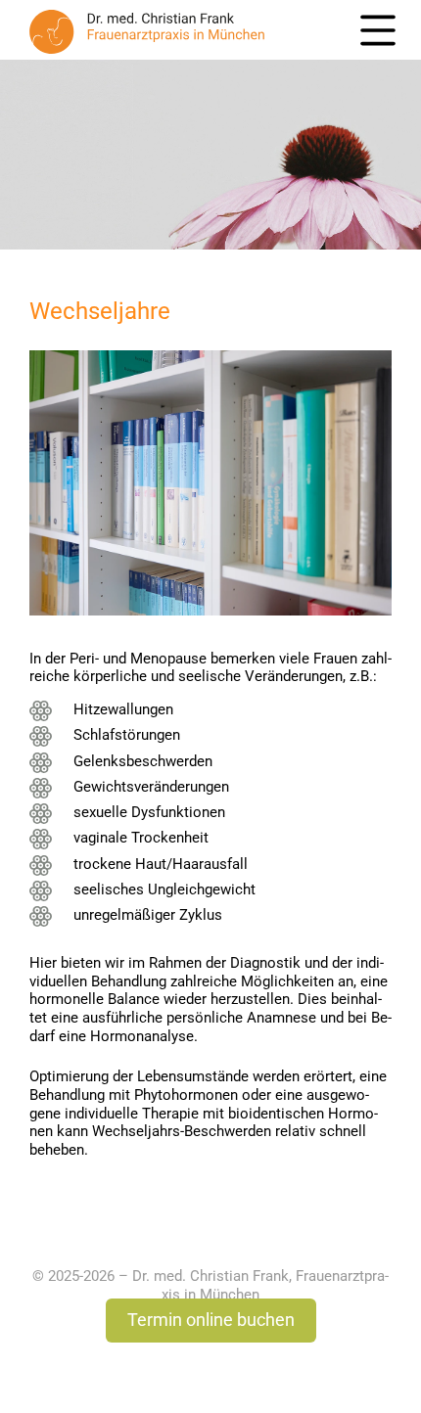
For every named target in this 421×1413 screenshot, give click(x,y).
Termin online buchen (211, 1319)
